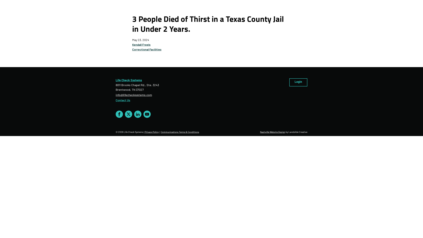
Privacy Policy (152, 132)
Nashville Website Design (272, 132)
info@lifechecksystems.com (134, 95)
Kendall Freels (141, 45)
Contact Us (123, 100)
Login (298, 82)
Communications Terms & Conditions (180, 132)
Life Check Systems (129, 80)
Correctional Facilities (146, 49)
